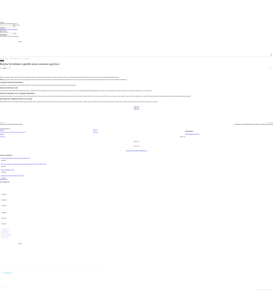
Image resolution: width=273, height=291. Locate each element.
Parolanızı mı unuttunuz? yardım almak (9, 29)
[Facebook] (268, 38)
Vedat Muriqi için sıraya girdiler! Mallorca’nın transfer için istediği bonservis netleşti (253, 124)
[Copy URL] (28, 71)
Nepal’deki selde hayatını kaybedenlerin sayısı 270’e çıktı (12, 175)
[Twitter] (272, 38)
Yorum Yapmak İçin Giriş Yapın (192, 134)
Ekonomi (6, 58)
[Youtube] (16, 279)
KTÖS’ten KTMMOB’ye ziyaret (7, 169)
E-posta (15, 33)
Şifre (14, 26)
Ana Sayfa (2, 58)
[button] (271, 54)
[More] (33, 71)
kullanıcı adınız (16, 25)
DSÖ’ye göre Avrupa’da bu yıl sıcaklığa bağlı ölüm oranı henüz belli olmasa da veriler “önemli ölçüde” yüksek (23, 164)
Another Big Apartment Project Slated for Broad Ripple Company (14, 215)
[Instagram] (270, 38)
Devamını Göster (4, 179)
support (4, 68)
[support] (1, 68)
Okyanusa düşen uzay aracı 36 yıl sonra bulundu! (11, 124)
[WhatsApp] (23, 71)
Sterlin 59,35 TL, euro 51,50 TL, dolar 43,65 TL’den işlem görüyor (13, 132)
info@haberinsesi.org (8, 272)
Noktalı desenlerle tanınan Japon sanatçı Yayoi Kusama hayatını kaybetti (15, 158)
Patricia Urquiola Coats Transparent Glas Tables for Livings (13, 221)
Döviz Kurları (95, 132)
